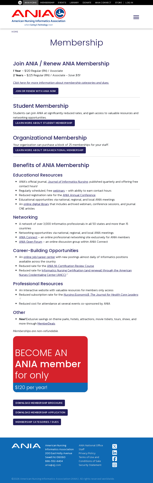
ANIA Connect (103, 2)
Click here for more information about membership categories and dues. (61, 82)
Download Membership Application (40, 412)
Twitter (114, 446)
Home (15, 31)
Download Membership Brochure (39, 403)
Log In (129, 2)
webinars (59, 190)
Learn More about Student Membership (43, 123)
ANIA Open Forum (30, 241)
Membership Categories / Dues (37, 422)
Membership (47, 2)
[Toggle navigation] (136, 17)
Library (74, 2)
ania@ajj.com (53, 465)
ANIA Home (31, 2)
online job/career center (39, 257)
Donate (87, 2)
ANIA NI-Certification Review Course (70, 266)
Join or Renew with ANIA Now (35, 91)
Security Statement (90, 465)
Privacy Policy (87, 453)
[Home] (38, 16)
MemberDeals (46, 323)
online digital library (36, 204)
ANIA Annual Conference (79, 195)
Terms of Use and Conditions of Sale (90, 459)
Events (62, 2)
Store (118, 2)
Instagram (114, 465)
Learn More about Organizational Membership (49, 150)
